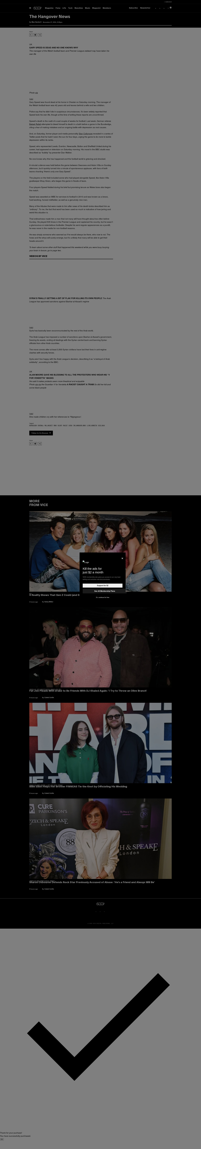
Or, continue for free (102, 597)
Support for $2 (102, 585)
